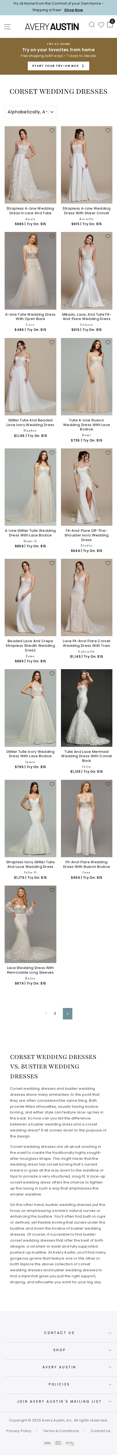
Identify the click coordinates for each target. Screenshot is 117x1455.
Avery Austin (59, 1367)
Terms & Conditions (61, 1430)
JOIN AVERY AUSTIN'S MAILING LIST (59, 1401)
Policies (59, 1384)
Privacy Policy (19, 1430)
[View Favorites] (101, 25)
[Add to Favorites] (52, 130)
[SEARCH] (92, 24)
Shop (59, 1350)
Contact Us (59, 1332)
